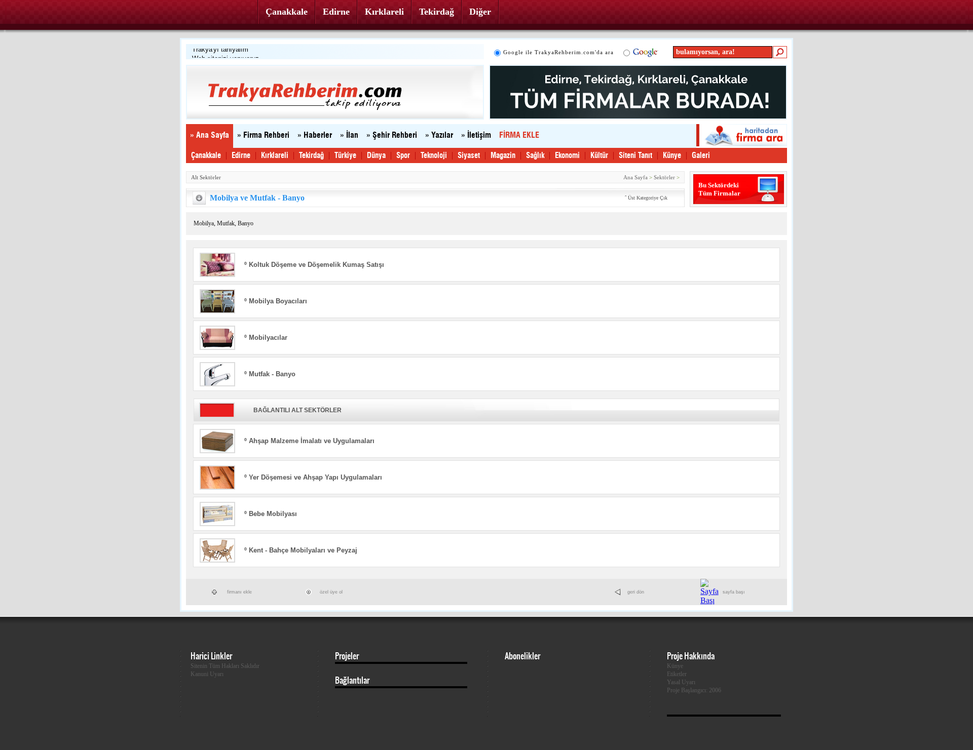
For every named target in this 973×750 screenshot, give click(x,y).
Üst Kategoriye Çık (647, 198)
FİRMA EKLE (519, 135)
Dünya (376, 156)
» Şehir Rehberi (391, 135)
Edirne (336, 12)
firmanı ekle (239, 592)
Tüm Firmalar (719, 193)
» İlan (349, 135)
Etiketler (677, 674)
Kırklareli (384, 12)
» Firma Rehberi (263, 135)
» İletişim (476, 135)
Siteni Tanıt (635, 156)
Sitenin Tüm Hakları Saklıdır (225, 665)
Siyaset (469, 156)
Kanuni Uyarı (207, 674)
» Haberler (314, 135)
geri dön (635, 592)
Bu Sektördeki (718, 185)
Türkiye (345, 156)
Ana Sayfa (635, 177)
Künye (672, 156)
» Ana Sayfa (209, 135)
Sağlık (535, 156)
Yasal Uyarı (681, 682)
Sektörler (664, 177)
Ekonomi (567, 156)
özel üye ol (331, 592)
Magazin (503, 156)
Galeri (701, 156)
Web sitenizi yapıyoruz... (228, 52)
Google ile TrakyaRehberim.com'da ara (558, 52)
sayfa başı (734, 592)
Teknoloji (434, 156)
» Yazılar (439, 135)
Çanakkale (287, 12)
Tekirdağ (436, 12)
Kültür (599, 156)
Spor (403, 156)
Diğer (480, 12)
